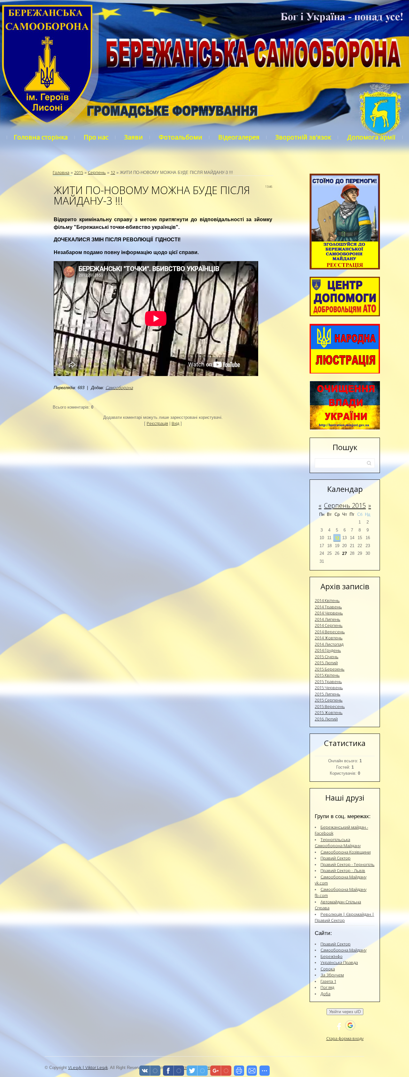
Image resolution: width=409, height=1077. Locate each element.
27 (344, 553)
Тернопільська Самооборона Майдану (338, 843)
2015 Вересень (330, 706)
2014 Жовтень (329, 638)
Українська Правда (339, 962)
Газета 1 (328, 981)
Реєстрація (157, 423)
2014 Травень (328, 607)
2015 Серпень (329, 700)
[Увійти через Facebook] (339, 1025)
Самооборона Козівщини (345, 852)
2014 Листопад (329, 644)
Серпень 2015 (345, 505)
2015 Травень (328, 681)
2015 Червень (329, 687)
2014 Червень (329, 613)
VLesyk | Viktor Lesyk (88, 1067)
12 (113, 172)
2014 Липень (327, 619)
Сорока (327, 969)
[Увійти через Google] (350, 1025)
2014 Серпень (329, 625)
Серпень (97, 172)
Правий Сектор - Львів (342, 870)
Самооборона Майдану (343, 950)
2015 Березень (329, 669)
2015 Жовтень (329, 712)
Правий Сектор (335, 858)
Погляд (327, 987)
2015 (78, 172)
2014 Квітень (327, 600)
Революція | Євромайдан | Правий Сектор (344, 917)
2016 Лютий (326, 719)
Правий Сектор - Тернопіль (347, 864)
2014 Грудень (328, 650)
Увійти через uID (345, 1011)
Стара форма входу (345, 1038)
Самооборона (119, 387)
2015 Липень (327, 694)
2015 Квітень (327, 675)
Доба (325, 994)
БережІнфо (331, 956)
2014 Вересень (330, 632)
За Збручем (332, 975)
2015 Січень (326, 656)
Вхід (175, 423)
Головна (61, 172)
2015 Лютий (326, 663)
